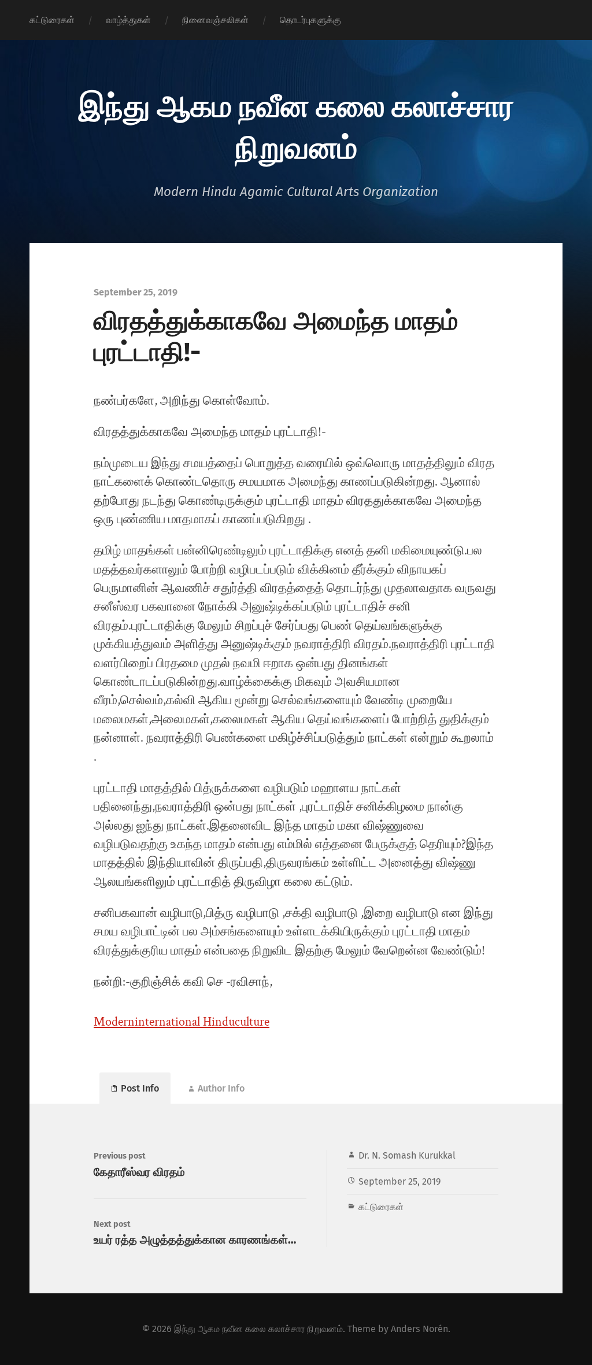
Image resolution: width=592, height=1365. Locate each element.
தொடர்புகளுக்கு (310, 19)
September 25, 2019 (399, 1181)
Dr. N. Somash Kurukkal (407, 1155)
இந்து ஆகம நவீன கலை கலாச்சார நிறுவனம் (296, 125)
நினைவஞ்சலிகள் (215, 19)
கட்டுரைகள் (52, 19)
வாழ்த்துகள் (128, 19)
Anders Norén (419, 1328)
